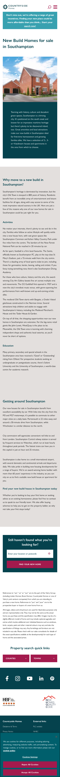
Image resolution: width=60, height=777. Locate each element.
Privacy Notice (8, 731)
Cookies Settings (30, 757)
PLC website (37, 726)
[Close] (56, 736)
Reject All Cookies (30, 764)
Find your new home (30, 564)
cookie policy (9, 750)
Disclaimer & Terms (10, 726)
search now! (30, 26)
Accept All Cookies (30, 772)
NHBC (35, 731)
